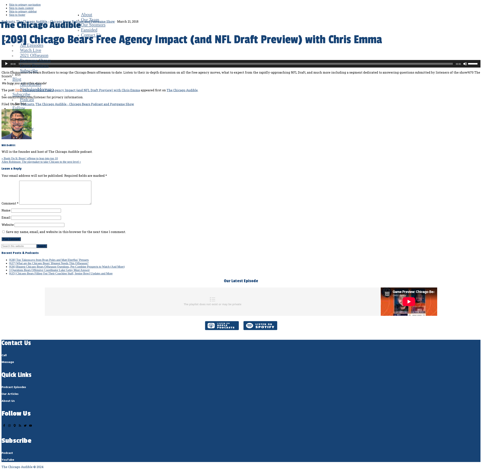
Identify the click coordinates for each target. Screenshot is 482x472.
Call (4, 355)
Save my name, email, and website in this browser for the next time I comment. (66, 232)
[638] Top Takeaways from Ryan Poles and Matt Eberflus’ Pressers (49, 259)
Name (6, 210)
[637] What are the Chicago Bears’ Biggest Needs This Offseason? (48, 263)
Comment (10, 203)
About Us (8, 401)
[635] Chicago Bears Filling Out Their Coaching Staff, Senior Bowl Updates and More (61, 273)
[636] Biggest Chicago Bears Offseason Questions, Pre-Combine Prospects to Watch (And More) (67, 266)
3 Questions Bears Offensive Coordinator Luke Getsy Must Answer (49, 270)
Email (6, 217)
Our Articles (10, 394)
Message (8, 362)
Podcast (7, 453)
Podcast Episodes (14, 387)
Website (8, 225)
